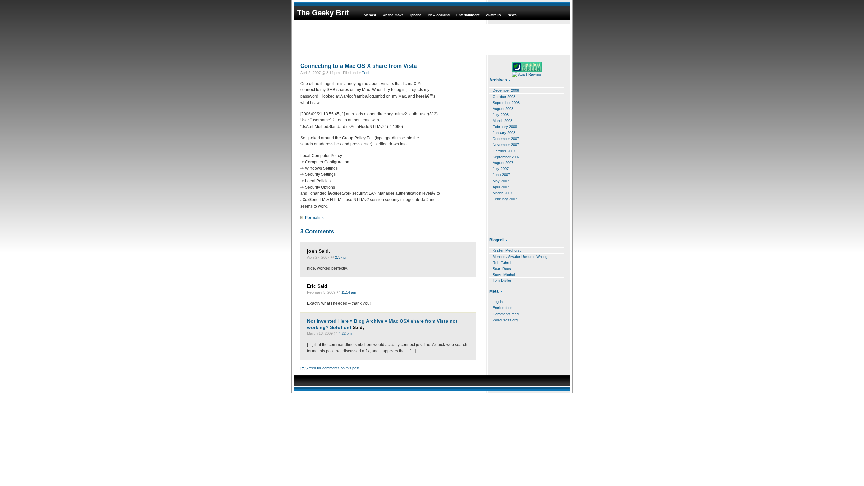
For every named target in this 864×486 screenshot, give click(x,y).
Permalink (314, 217)
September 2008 (506, 103)
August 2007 (503, 163)
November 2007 (506, 145)
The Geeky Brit (323, 12)
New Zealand (439, 15)
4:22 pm (345, 333)
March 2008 (502, 121)
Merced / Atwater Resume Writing (520, 256)
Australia (493, 15)
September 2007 (506, 157)
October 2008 (504, 96)
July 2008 (501, 115)
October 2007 (504, 151)
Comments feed (506, 314)
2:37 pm (341, 257)
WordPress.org (505, 320)
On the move (393, 15)
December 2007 (506, 139)
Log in (498, 302)
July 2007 (501, 169)
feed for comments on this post (329, 368)
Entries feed (502, 308)
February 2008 (505, 127)
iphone (416, 15)
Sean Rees (502, 269)
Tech (366, 73)
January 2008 (504, 133)
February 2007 (505, 199)
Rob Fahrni (502, 263)
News (512, 15)
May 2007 (501, 181)
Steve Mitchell (504, 275)
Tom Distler (502, 280)
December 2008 (506, 90)
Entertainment (467, 15)
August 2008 (503, 109)
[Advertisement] (432, 39)
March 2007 (502, 193)
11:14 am (348, 292)
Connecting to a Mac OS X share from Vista (358, 65)
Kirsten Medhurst (507, 250)
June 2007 (501, 175)
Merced (370, 15)
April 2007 (501, 187)
